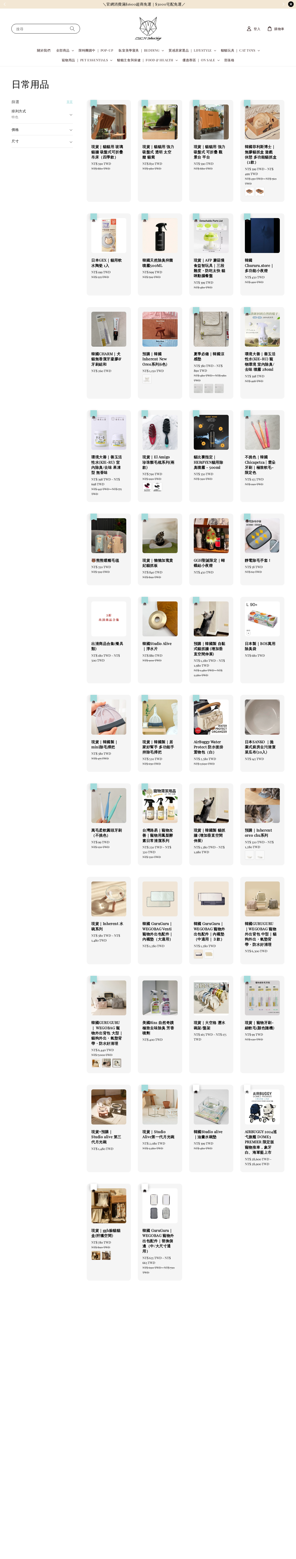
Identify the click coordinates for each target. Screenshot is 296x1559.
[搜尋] (72, 28)
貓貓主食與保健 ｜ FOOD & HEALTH (145, 60)
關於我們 (43, 50)
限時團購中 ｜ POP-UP (96, 50)
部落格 (229, 60)
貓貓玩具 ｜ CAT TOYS (238, 50)
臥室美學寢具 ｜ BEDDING (139, 50)
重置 (70, 102)
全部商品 (63, 50)
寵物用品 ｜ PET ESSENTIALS (85, 60)
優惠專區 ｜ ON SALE (198, 60)
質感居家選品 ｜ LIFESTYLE (190, 50)
